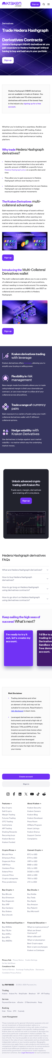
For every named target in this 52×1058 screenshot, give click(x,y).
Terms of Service (8, 970)
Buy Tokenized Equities (13, 923)
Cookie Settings (31, 960)
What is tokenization (36, 940)
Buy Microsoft (33, 911)
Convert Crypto (35, 850)
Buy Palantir (32, 908)
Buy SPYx (6, 937)
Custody (21, 1011)
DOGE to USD (33, 871)
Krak (4, 1011)
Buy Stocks (33, 890)
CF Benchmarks (31, 1002)
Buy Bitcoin (7, 894)
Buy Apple (31, 901)
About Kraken (34, 803)
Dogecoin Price (8, 861)
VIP (38, 994)
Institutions (7, 825)
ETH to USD (32, 858)
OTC (14, 1011)
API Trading (7, 828)
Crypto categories (10, 878)
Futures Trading (9, 818)
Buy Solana (7, 911)
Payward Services (8, 1002)
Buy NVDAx (7, 927)
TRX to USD (32, 878)
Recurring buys (8, 835)
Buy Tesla (31, 897)
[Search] (43, 4)
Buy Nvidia (31, 894)
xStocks (20, 1002)
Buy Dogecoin (8, 901)
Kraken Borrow (8, 839)
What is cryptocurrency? (38, 927)
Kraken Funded (8, 842)
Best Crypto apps (35, 943)
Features (7, 803)
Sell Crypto (7, 811)
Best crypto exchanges (37, 947)
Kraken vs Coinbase (35, 950)
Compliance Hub (8, 966)
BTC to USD (32, 854)
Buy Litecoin (7, 915)
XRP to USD (32, 861)
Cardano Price (8, 868)
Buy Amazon (32, 904)
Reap (40, 1002)
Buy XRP (5, 904)
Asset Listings (33, 828)
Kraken (4, 994)
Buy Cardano (7, 908)
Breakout (32, 994)
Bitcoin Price (7, 854)
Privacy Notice (18, 960)
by (8, 985)
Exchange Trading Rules (25, 970)
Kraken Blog (32, 814)
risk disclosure (17, 711)
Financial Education (36, 923)
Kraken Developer (35, 818)
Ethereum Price (8, 858)
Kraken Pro (13, 994)
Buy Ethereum (8, 897)
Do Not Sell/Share (8, 963)
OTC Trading (7, 821)
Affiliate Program (34, 825)
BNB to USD (32, 865)
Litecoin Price (8, 875)
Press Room (32, 821)
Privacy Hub (6, 960)
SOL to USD (32, 868)
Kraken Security (34, 808)
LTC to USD (32, 882)
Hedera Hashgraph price (15, 170)
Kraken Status (33, 832)
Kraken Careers (34, 811)
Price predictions (9, 882)
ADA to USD (32, 875)
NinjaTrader (23, 994)
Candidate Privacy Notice (11, 973)
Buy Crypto (7, 808)
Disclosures (40, 970)
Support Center (34, 835)
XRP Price (6, 865)
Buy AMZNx (7, 941)
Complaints (32, 839)
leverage (27, 363)
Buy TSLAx (6, 930)
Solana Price (7, 871)
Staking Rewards (9, 832)
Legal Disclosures (27, 1053)
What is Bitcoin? (34, 936)
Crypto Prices (9, 850)
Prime (9, 1011)
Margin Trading (8, 814)
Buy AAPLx (6, 934)
